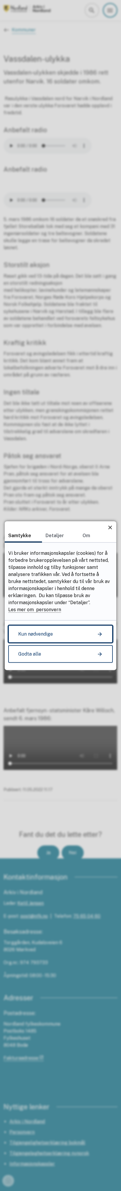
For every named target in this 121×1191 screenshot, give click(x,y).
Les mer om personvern (34, 609)
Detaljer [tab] (55, 535)
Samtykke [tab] (19, 535)
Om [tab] (86, 535)
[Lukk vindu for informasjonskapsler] (110, 527)
